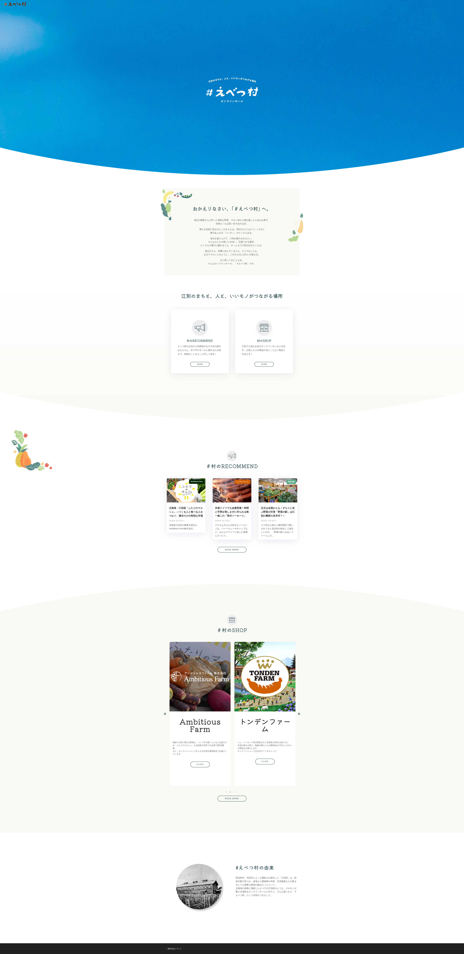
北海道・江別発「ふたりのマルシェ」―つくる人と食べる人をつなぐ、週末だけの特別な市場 (186, 512)
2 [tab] (230, 792)
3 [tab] (234, 792)
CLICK (200, 364)
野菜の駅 (291, 482)
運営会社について (174, 949)
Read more (232, 550)
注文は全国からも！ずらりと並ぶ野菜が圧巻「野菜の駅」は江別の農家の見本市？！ (278, 512)
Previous (165, 714)
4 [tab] (237, 792)
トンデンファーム (242, 482)
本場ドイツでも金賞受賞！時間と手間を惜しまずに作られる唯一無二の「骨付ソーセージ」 (232, 512)
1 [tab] (226, 792)
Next (299, 714)
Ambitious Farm (197, 481)
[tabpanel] (264, 714)
